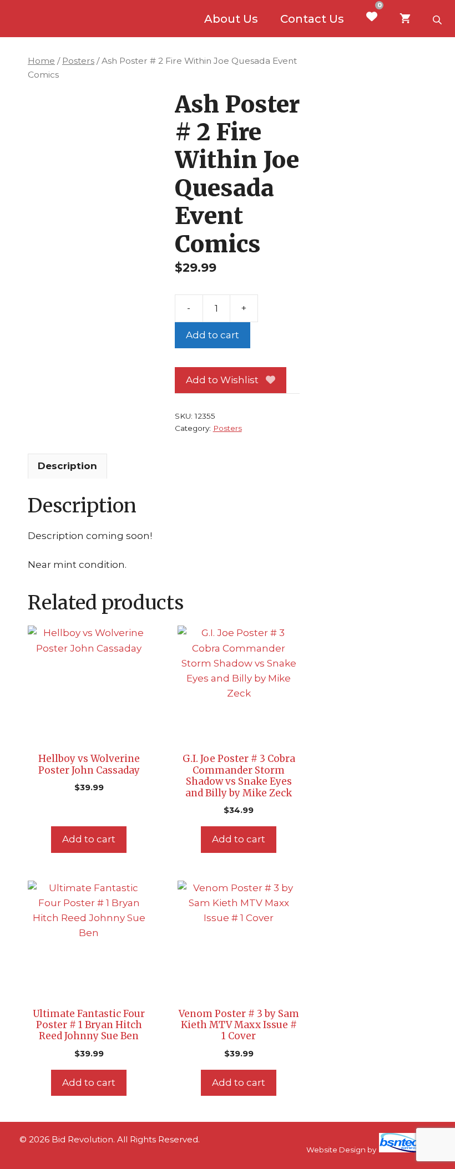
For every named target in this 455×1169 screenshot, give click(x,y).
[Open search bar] (438, 18)
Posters (78, 60)
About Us (231, 19)
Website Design (336, 1149)
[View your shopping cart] (405, 18)
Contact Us (312, 19)
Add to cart (212, 334)
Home (41, 60)
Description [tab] (67, 465)
